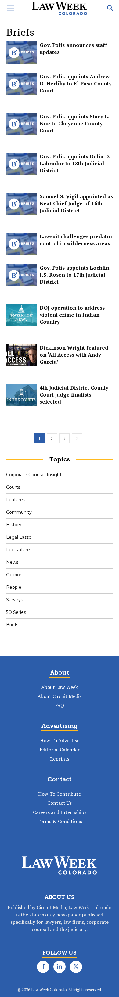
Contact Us (59, 803)
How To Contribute (59, 793)
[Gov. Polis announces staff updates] (21, 52)
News (12, 562)
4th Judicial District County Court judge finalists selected (74, 394)
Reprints (59, 758)
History (13, 524)
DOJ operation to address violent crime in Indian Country (72, 314)
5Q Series (16, 612)
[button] (10, 8)
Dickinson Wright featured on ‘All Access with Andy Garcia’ (74, 354)
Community (19, 512)
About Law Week (59, 687)
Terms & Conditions (59, 821)
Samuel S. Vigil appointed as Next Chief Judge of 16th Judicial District (76, 203)
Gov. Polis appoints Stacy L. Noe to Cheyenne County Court (74, 123)
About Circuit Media (60, 696)
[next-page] (77, 438)
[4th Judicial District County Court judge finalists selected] (21, 395)
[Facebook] (43, 967)
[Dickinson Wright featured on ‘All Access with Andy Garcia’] (21, 355)
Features (15, 499)
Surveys (14, 600)
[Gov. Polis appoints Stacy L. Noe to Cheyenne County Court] (21, 124)
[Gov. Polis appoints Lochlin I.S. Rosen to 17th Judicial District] (21, 275)
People (13, 587)
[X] (76, 967)
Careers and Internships (59, 812)
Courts (13, 487)
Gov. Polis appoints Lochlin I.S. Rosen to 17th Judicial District (74, 274)
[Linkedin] (59, 967)
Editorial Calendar (60, 749)
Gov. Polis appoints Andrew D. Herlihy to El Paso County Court (76, 83)
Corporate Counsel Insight (34, 474)
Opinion (14, 575)
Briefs (12, 625)
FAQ (59, 705)
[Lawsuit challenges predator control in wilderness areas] (21, 244)
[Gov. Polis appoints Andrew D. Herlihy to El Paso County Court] (21, 84)
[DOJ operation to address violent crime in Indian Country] (21, 315)
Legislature (18, 549)
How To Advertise (59, 740)
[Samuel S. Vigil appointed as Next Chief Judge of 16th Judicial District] (21, 204)
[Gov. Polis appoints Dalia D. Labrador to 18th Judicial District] (21, 164)
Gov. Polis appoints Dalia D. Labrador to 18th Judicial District (75, 163)
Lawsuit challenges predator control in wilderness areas (76, 240)
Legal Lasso (18, 537)
